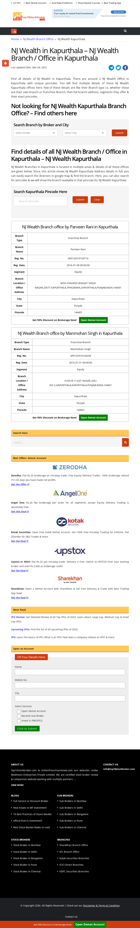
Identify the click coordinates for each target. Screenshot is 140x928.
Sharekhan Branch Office (73, 845)
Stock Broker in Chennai (27, 871)
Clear (97, 199)
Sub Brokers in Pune (71, 820)
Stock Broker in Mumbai (27, 845)
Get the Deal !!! (19, 541)
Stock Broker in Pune (25, 864)
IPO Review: (18, 617)
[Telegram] (111, 67)
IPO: (13, 637)
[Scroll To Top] (134, 914)
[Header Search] (125, 31)
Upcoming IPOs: (20, 629)
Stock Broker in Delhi (25, 851)
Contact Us (71, 916)
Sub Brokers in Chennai (72, 827)
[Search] (125, 442)
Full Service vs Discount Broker (30, 801)
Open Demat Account (93, 320)
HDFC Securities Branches (74, 871)
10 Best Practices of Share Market (32, 814)
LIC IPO (16, 2)
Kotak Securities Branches (74, 858)
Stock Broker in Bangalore (28, 858)
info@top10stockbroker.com (119, 769)
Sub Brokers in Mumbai (72, 801)
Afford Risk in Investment (27, 820)
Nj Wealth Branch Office (38, 39)
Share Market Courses (88, 2)
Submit (119, 132)
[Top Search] (14, 31)
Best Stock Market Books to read (31, 827)
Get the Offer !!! (20, 484)
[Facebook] (125, 67)
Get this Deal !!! (20, 511)
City (17, 693)
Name (18, 666)
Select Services (23, 706)
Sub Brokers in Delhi (71, 807)
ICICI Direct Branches (71, 864)
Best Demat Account (35, 2)
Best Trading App (112, 2)
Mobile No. (21, 680)
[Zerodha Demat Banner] (90, 13)
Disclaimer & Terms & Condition (101, 905)
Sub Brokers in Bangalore (73, 814)
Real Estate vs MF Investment (30, 807)
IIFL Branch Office (69, 851)
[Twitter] (118, 67)
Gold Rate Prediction (62, 2)
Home (15, 39)
